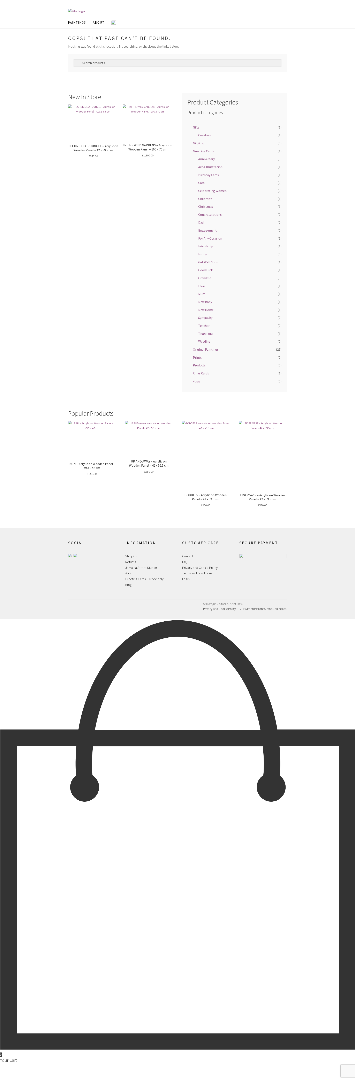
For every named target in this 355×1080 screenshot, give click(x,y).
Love (201, 286)
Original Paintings (206, 349)
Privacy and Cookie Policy (200, 568)
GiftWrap (199, 143)
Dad (201, 222)
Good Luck (205, 270)
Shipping (131, 556)
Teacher (204, 326)
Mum (201, 294)
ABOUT (99, 22)
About (129, 573)
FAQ (185, 562)
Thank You (205, 334)
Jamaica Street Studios (141, 568)
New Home (206, 310)
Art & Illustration (210, 167)
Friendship (205, 246)
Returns (130, 562)
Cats (201, 183)
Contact (187, 556)
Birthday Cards (208, 175)
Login (186, 579)
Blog (128, 585)
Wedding (204, 341)
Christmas (205, 206)
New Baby (205, 302)
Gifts (196, 127)
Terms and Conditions (197, 573)
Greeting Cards (203, 151)
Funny (202, 254)
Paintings (77, 22)
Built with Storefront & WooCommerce (262, 609)
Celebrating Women (212, 191)
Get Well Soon (208, 262)
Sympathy (205, 318)
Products (199, 365)
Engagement (207, 230)
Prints (197, 357)
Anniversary (206, 159)
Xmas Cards (201, 373)
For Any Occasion (210, 238)
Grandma (204, 278)
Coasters (204, 135)
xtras (196, 381)
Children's (205, 199)
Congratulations (210, 214)
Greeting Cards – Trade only (144, 579)
